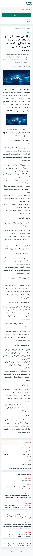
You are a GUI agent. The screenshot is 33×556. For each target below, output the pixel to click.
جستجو (16, 15)
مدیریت (28, 21)
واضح (28, 28)
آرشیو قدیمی (22, 28)
